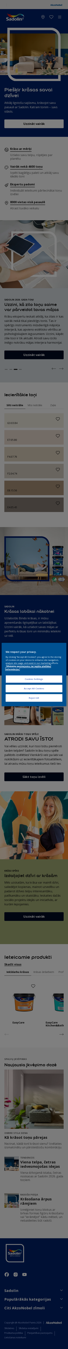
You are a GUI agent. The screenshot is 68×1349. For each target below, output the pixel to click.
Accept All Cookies (34, 688)
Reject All (34, 698)
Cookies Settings (34, 679)
